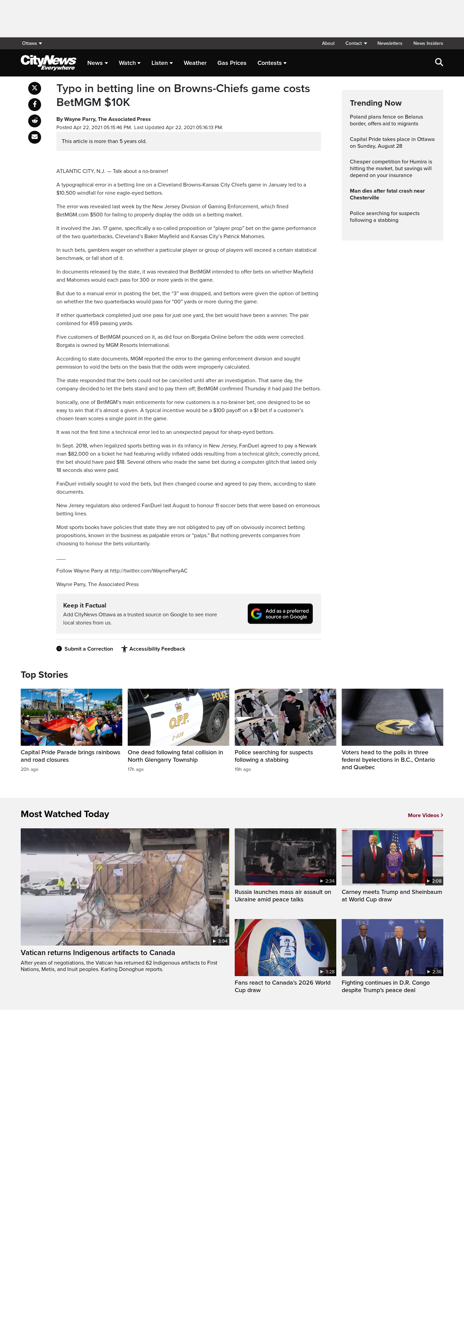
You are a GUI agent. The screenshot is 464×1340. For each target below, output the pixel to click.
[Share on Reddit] (34, 120)
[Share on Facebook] (34, 104)
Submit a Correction (89, 649)
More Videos (423, 815)
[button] (356, 43)
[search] (439, 63)
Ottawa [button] (29, 43)
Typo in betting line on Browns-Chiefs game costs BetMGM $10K (183, 95)
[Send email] (34, 137)
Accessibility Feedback (157, 649)
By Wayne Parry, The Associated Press (103, 119)
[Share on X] (34, 88)
